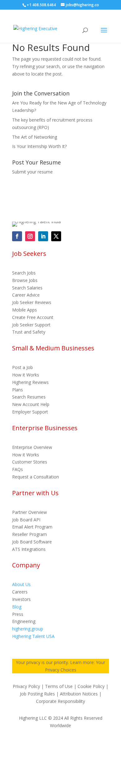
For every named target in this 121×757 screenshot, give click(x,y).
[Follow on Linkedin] (43, 236)
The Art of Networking (34, 137)
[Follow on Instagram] (30, 236)
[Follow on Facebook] (17, 236)
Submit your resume (32, 172)
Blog (16, 607)
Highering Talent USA (33, 636)
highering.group (27, 629)
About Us (21, 584)
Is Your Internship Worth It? (39, 146)
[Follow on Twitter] (56, 236)
